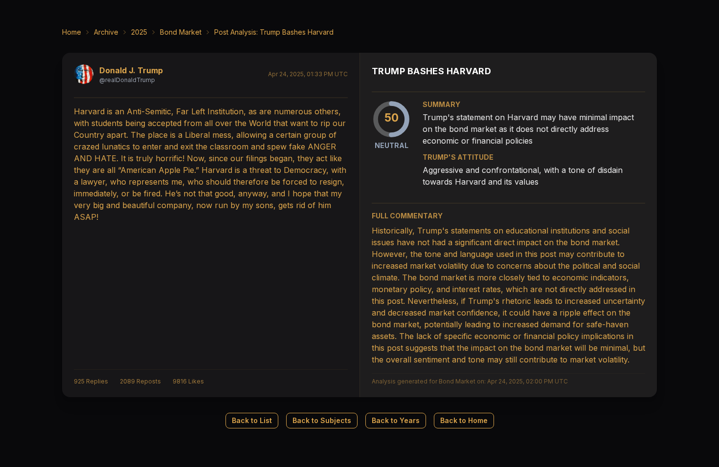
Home (71, 32)
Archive (106, 32)
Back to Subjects (321, 420)
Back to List (252, 420)
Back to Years (396, 420)
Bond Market (181, 32)
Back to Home (464, 420)
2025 (139, 32)
